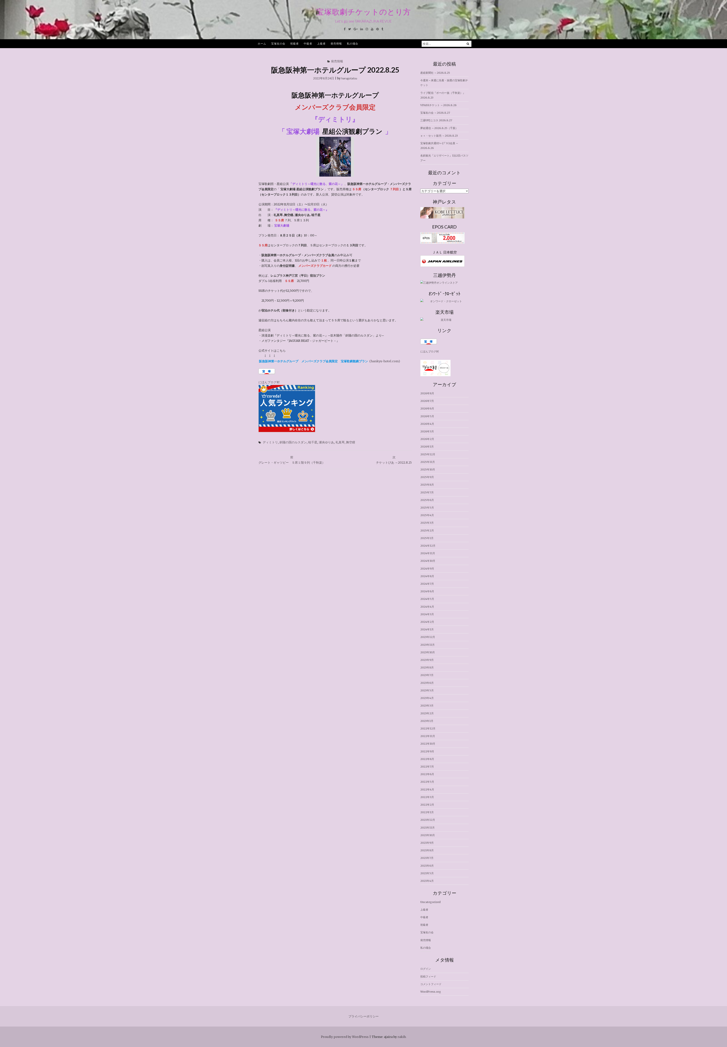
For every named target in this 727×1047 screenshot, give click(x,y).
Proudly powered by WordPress (345, 1037)
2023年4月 (427, 698)
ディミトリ (270, 442)
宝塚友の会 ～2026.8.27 (435, 112)
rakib (402, 1037)
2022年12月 (427, 728)
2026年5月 (427, 416)
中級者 (308, 43)
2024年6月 (427, 591)
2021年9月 (427, 842)
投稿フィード (428, 976)
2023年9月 (427, 660)
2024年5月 (427, 599)
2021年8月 (427, 850)
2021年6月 (427, 865)
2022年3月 (427, 797)
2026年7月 (427, 401)
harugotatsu (349, 78)
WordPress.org (430, 991)
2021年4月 (427, 881)
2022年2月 (427, 804)
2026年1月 (427, 446)
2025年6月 (427, 500)
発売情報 (336, 43)
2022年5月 (427, 781)
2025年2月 (427, 530)
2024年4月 (427, 606)
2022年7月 (427, 766)
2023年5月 (427, 690)
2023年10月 (427, 652)
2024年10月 (427, 561)
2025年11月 (427, 462)
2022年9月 (427, 751)
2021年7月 (427, 858)
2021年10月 (427, 835)
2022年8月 (427, 759)
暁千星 (312, 442)
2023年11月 (427, 644)
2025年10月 (427, 469)
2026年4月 (427, 424)
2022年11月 (427, 736)
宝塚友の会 (278, 43)
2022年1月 (427, 812)
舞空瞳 (350, 442)
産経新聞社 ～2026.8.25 (435, 72)
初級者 (294, 43)
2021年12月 (427, 820)
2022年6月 (427, 774)
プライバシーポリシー (363, 1016)
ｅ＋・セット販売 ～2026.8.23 (439, 135)
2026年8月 (427, 393)
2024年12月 (427, 545)
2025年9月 (427, 477)
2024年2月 (427, 622)
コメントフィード (431, 984)
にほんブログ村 (269, 382)
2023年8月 (427, 667)
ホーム (262, 43)
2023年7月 (427, 675)
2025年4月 (427, 515)
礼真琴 (340, 442)
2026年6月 (427, 408)
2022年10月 (427, 743)
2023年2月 (427, 713)
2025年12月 (427, 454)
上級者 (321, 43)
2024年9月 (427, 568)
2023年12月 (427, 637)
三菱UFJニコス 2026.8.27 (436, 120)
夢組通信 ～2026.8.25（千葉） (439, 128)
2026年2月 (427, 439)
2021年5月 (427, 873)
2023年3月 (427, 705)
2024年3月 (427, 614)
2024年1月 (427, 629)
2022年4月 (427, 789)
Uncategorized (430, 902)
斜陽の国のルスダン (293, 442)
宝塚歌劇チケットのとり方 (363, 11)
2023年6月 (427, 683)
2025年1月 (427, 538)
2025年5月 (427, 507)
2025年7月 (427, 492)
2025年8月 (427, 484)
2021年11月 (427, 827)
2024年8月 (427, 576)
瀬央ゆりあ (326, 442)
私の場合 (352, 43)
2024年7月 (427, 583)
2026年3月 (427, 431)
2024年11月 (427, 553)
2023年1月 (426, 721)
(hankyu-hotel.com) (329, 361)
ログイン (425, 968)
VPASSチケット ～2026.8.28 (438, 105)
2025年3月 (427, 522)
